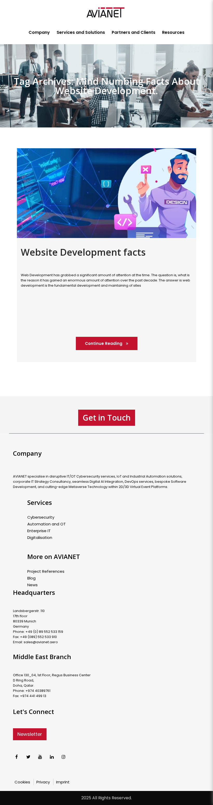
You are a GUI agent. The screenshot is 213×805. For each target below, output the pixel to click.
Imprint (63, 782)
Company (39, 32)
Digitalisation (39, 537)
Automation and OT (46, 524)
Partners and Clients (133, 32)
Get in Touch (107, 417)
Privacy (43, 782)
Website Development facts (83, 252)
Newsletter (29, 734)
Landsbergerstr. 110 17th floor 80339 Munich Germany (29, 618)
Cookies (22, 782)
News (32, 585)
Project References (45, 571)
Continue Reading (104, 343)
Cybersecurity (40, 517)
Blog (31, 578)
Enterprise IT (39, 531)
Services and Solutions (81, 32)
